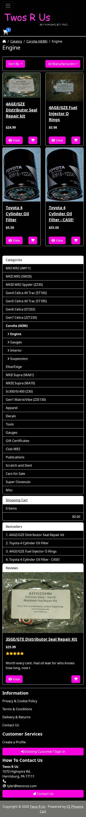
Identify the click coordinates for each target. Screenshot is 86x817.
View (16, 140)
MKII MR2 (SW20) (19, 276)
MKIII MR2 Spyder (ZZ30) (24, 284)
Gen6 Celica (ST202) (20, 309)
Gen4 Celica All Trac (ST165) (26, 293)
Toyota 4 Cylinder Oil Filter (17, 213)
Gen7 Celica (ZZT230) (21, 317)
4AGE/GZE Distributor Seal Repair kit (21, 110)
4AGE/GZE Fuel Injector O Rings (63, 113)
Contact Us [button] (44, 794)
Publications (15, 457)
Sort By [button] (14, 64)
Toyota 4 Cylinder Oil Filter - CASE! (61, 213)
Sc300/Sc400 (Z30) (19, 391)
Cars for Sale (15, 473)
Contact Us (10, 725)
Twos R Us (37, 806)
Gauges (16, 342)
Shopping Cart (17, 500)
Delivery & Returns (16, 717)
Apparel (12, 408)
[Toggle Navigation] (8, 6)
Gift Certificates (17, 441)
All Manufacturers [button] (61, 64)
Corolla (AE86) (36, 41)
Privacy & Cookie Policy (19, 701)
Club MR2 (13, 449)
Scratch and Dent (19, 465)
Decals (11, 416)
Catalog (16, 41)
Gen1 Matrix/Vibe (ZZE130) (26, 399)
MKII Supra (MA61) (20, 375)
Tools (10, 424)
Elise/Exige (14, 366)
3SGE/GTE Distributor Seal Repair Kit (41, 639)
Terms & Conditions (17, 709)
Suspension (19, 358)
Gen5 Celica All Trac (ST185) (26, 301)
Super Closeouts (18, 482)
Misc (9, 490)
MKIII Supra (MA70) (20, 383)
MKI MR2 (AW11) (18, 268)
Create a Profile (14, 742)
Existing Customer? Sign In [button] (44, 751)
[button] (5, 32)
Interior (16, 350)
